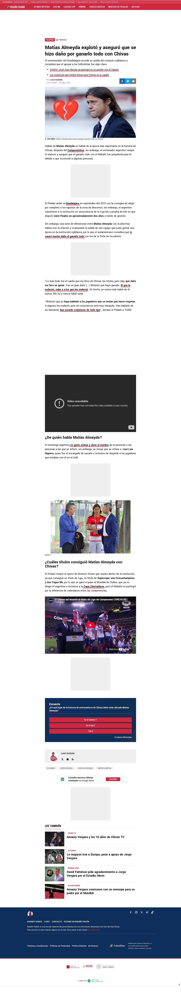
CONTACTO (57, 921)
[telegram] (147, 912)
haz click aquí (94, 930)
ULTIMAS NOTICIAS (42, 7)
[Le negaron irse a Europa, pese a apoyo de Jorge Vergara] (54, 856)
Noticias (63, 40)
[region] (90, 21)
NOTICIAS (136, 7)
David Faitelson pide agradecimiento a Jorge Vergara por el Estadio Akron (96, 874)
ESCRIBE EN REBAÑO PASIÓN (76, 921)
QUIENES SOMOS (34, 921)
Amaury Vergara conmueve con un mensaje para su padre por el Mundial (101, 891)
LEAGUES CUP (69, 7)
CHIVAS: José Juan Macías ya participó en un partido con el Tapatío (84, 69)
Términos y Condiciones (37, 946)
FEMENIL (82, 7)
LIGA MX (56, 7)
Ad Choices (93, 946)
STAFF (47, 921)
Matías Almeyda (104, 768)
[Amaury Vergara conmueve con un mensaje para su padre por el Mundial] (54, 891)
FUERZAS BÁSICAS (97, 7)
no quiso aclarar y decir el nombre (89, 445)
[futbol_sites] (118, 946)
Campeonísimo (76, 150)
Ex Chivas (51, 768)
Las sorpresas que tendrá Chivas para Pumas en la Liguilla (79, 75)
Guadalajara (73, 203)
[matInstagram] (136, 912)
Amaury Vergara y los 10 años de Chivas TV (95, 837)
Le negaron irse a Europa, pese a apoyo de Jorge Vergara (99, 856)
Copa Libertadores (93, 586)
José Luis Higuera (85, 768)
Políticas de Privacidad (60, 946)
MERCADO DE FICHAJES (118, 7)
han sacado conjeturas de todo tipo (80, 310)
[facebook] (130, 912)
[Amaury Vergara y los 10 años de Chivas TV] (54, 839)
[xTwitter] (141, 912)
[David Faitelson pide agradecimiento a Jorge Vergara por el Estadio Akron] (54, 874)
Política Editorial (79, 946)
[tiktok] (152, 912)
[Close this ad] (179, 984)
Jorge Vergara (66, 768)
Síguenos (113, 779)
